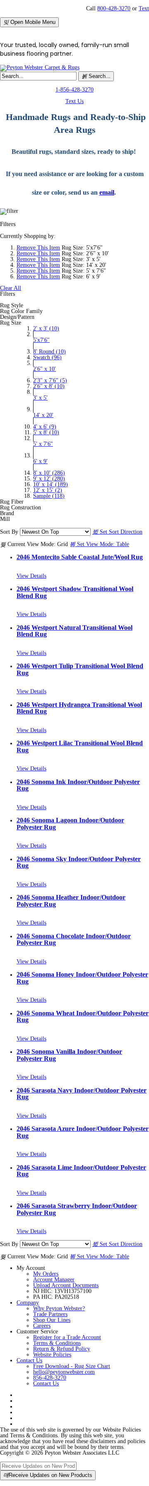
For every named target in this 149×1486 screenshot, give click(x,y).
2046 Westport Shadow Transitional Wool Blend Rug (75, 592)
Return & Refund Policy (61, 1349)
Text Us (74, 101)
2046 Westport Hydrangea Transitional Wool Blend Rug (79, 708)
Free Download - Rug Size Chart (71, 1366)
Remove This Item (38, 248)
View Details (31, 576)
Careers (41, 1326)
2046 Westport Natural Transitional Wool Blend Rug (74, 631)
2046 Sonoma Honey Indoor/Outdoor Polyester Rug (82, 977)
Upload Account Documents (66, 1285)
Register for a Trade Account (67, 1337)
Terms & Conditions (57, 1343)
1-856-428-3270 (74, 90)
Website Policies (52, 1355)
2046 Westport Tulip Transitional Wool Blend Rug (80, 669)
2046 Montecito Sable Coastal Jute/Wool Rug (80, 557)
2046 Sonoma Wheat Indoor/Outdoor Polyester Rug (83, 1016)
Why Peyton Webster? (59, 1308)
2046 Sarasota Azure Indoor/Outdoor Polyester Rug (83, 1132)
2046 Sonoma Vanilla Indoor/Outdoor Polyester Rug (69, 1055)
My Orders (45, 1274)
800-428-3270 (113, 8)
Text (144, 8)
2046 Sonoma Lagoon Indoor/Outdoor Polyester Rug (70, 823)
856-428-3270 (49, 1378)
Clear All (10, 288)
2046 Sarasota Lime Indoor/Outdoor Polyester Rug (81, 1170)
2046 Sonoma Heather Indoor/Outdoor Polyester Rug (71, 900)
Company (28, 1303)
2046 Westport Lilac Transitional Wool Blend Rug (80, 746)
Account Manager (53, 1279)
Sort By (9, 532)
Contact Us (29, 1360)
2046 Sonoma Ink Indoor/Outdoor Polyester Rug (78, 785)
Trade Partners (50, 1314)
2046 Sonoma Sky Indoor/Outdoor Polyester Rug (79, 862)
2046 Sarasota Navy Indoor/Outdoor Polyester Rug (82, 1093)
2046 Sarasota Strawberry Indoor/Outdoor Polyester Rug (77, 1209)
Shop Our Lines (51, 1320)
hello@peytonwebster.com (64, 1372)
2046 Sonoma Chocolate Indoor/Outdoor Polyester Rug (74, 939)
